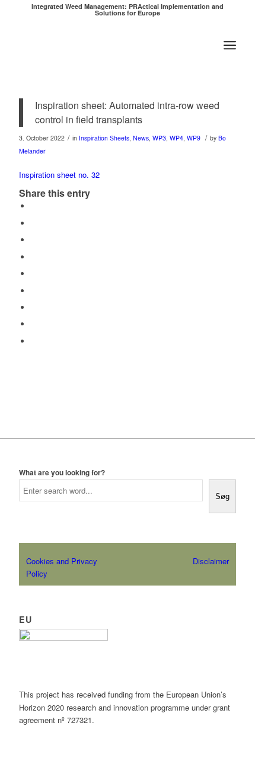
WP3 (159, 137)
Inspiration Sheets (104, 137)
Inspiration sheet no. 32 (59, 174)
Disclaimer (211, 561)
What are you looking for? (62, 473)
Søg (222, 496)
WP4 (176, 137)
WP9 (193, 137)
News (141, 137)
